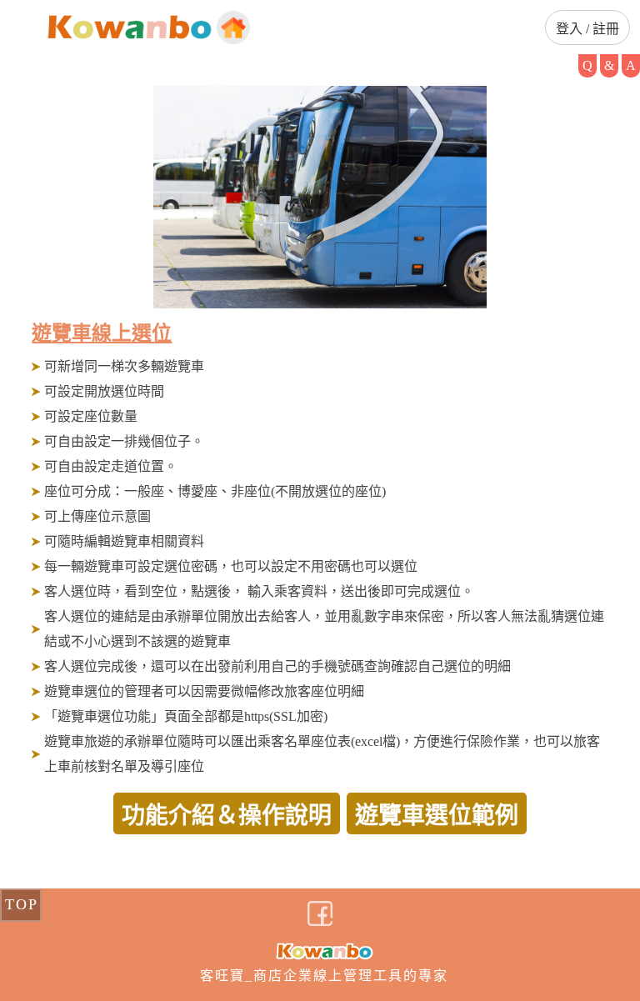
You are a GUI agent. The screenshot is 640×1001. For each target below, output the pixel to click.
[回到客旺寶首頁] (233, 27)
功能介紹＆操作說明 (227, 815)
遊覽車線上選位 (102, 333)
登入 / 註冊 (587, 29)
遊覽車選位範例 (436, 815)
